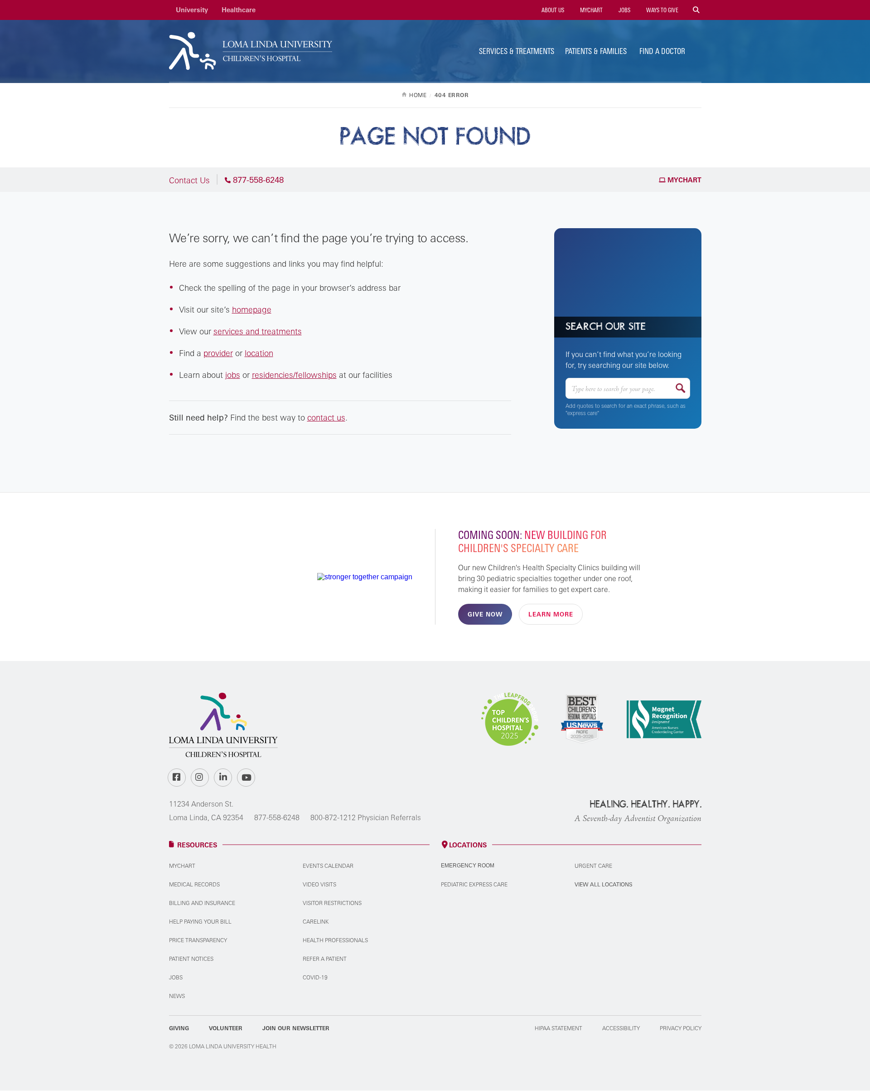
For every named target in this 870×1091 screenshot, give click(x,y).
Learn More (550, 614)
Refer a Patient (325, 958)
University (192, 10)
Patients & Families (596, 51)
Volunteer (225, 1028)
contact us (326, 417)
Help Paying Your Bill (200, 921)
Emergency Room (467, 865)
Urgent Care (593, 865)
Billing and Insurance (202, 903)
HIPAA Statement (558, 1028)
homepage (251, 309)
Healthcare (239, 10)
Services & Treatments (516, 51)
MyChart (591, 10)
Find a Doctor (662, 51)
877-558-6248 (277, 817)
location (259, 353)
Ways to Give (661, 10)
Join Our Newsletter (295, 1028)
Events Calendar (328, 865)
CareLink (316, 921)
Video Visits (319, 884)
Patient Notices (191, 958)
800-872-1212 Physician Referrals (365, 817)
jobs (232, 375)
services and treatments (257, 331)
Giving (179, 1028)
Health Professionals (335, 940)
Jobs (623, 10)
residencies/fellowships (294, 375)
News (177, 996)
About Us (552, 10)
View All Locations (604, 884)
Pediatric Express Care (474, 884)
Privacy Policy (680, 1028)
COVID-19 (315, 977)
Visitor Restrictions (332, 903)
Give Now (485, 614)
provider (218, 353)
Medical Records (194, 884)
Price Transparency (198, 940)
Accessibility (621, 1028)
